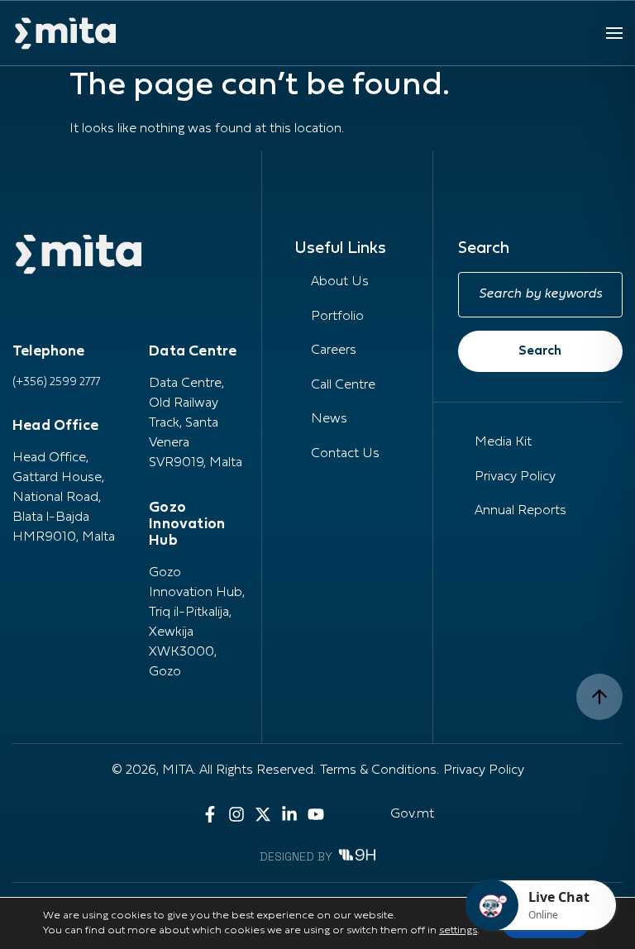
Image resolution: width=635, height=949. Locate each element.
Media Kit (503, 442)
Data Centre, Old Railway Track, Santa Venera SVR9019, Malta (195, 423)
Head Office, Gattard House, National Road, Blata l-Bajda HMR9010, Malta (63, 497)
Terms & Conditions (378, 770)
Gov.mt (412, 814)
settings (458, 931)
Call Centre (343, 385)
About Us (340, 282)
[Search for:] (540, 294)
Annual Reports (520, 511)
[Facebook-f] (210, 814)
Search (539, 351)
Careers (333, 350)
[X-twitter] (263, 814)
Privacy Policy (515, 477)
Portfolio (337, 316)
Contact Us (345, 454)
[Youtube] (316, 814)
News (329, 419)
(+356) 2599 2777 (56, 382)
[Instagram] (236, 814)
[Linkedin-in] (289, 814)
